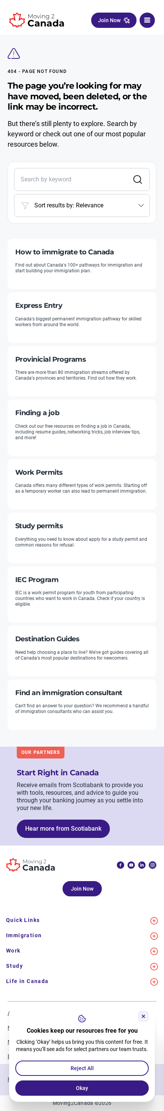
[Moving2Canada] (36, 20)
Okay (82, 1088)
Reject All (82, 1068)
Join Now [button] (109, 20)
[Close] (143, 1016)
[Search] (137, 179)
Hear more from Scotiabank (63, 828)
